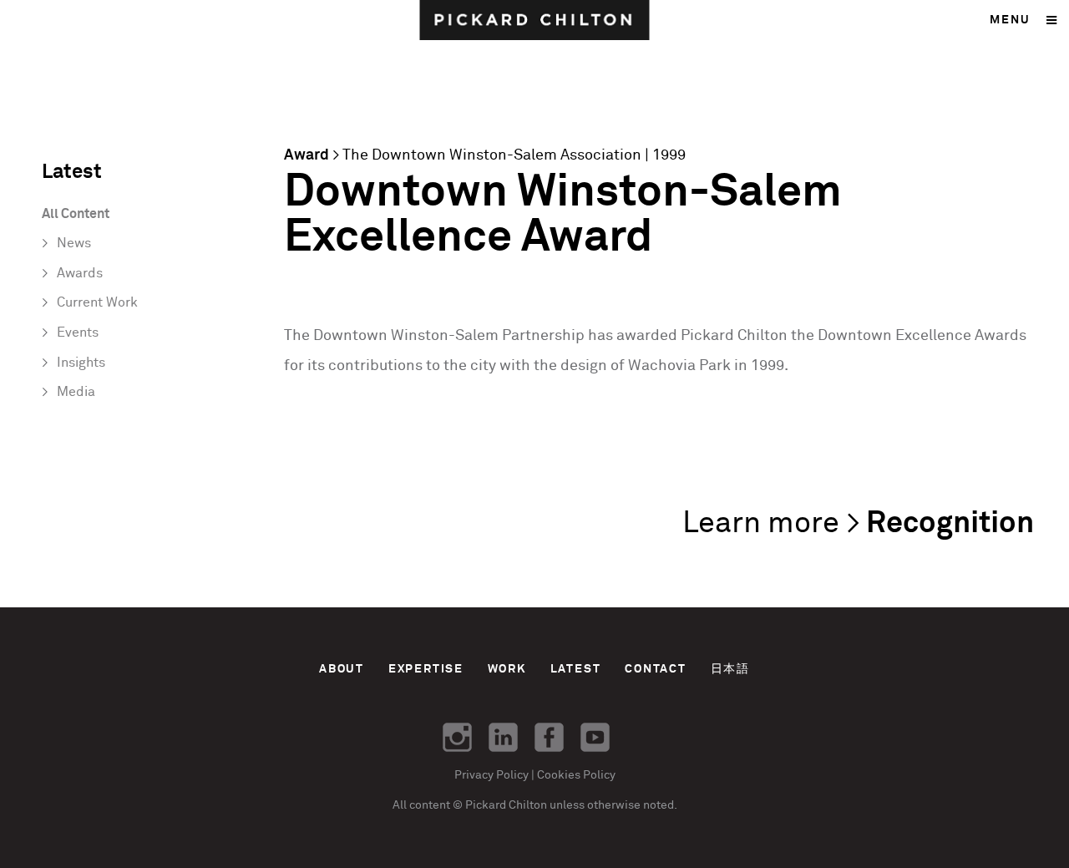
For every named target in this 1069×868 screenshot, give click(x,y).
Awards (80, 273)
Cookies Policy (576, 775)
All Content (75, 214)
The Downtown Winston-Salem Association (491, 155)
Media (76, 392)
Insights (81, 363)
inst (457, 737)
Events (78, 333)
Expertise (426, 669)
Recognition (950, 524)
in (503, 737)
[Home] (535, 20)
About (341, 669)
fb (549, 737)
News (74, 243)
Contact (655, 669)
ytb (595, 737)
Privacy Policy (491, 775)
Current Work (97, 303)
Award (306, 155)
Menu (1010, 20)
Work (507, 669)
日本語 (730, 669)
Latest (575, 669)
